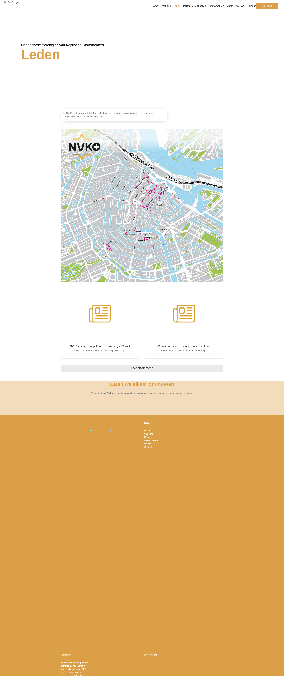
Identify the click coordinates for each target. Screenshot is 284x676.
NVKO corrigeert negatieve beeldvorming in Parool (100, 346)
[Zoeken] (279, 6)
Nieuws (147, 443)
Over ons (148, 433)
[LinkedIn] (190, 662)
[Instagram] (186, 662)
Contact (148, 447)
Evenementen (151, 440)
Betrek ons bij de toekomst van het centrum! (184, 346)
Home (147, 430)
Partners (148, 437)
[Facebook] (178, 662)
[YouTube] (182, 662)
